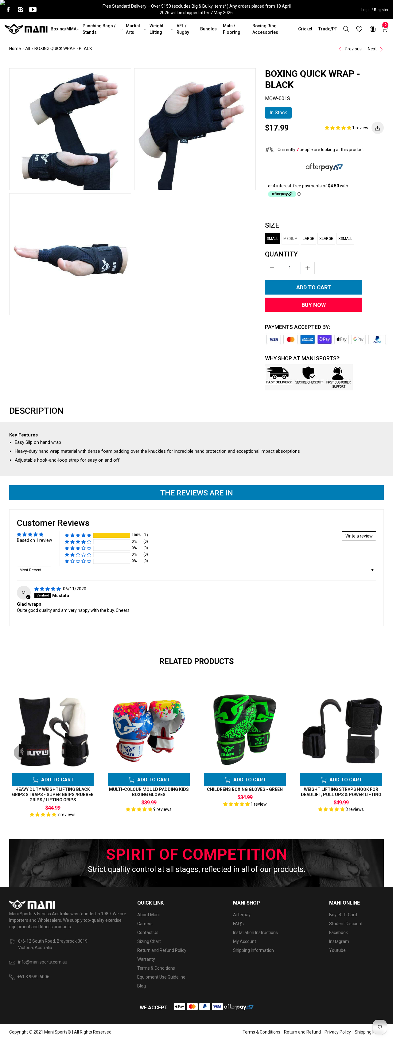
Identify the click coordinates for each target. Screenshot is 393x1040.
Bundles (208, 28)
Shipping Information (253, 950)
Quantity (281, 254)
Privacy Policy (338, 1032)
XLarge (326, 239)
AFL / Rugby (183, 29)
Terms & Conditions (156, 968)
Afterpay (242, 914)
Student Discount (346, 923)
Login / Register (374, 10)
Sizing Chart (149, 941)
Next (373, 48)
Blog (141, 985)
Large (308, 239)
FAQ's (238, 923)
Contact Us (147, 932)
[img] (48, 588)
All (27, 48)
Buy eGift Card (343, 914)
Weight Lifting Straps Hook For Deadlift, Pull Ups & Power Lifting (341, 792)
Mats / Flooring (231, 29)
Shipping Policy (369, 1032)
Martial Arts (133, 29)
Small (272, 239)
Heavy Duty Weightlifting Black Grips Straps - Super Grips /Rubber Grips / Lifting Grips (53, 794)
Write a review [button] (359, 536)
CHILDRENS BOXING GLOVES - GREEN (245, 789)
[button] (338, 127)
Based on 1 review (34, 540)
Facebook (338, 932)
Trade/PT (327, 28)
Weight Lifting (156, 29)
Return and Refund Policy (161, 950)
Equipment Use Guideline (161, 977)
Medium (290, 239)
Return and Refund (302, 1032)
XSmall (345, 239)
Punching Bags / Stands (99, 29)
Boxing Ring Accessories (265, 29)
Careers (145, 923)
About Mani (148, 914)
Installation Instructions (255, 932)
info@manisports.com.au (42, 962)
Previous (353, 48)
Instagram (339, 941)
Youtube (337, 950)
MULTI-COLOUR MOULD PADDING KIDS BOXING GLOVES (149, 792)
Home (15, 48)
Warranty (146, 959)
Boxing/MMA (63, 28)
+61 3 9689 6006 (33, 976)
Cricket (305, 28)
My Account (244, 941)
